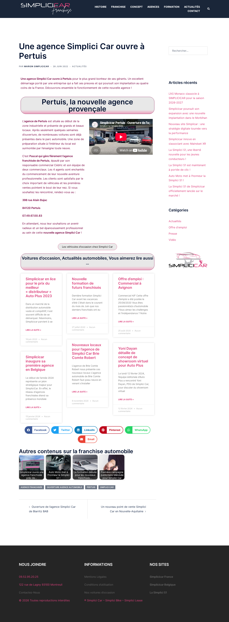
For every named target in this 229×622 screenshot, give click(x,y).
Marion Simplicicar (36, 66)
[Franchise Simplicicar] (45, 8)
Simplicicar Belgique (163, 584)
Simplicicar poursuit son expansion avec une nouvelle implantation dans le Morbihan (188, 113)
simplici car (107, 487)
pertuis (91, 487)
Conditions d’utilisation (98, 584)
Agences (153, 6)
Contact (194, 11)
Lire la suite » (33, 330)
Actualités (192, 6)
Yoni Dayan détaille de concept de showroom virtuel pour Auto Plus (133, 356)
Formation (171, 6)
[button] (208, 9)
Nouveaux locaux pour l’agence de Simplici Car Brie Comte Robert (86, 351)
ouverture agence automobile (64, 487)
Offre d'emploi (178, 227)
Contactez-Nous (29, 592)
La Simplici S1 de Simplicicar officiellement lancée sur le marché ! (187, 191)
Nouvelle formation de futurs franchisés (86, 283)
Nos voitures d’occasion (99, 592)
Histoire (100, 6)
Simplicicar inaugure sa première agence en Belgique (40, 363)
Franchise (118, 6)
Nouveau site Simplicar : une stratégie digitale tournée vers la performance (188, 128)
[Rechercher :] (188, 50)
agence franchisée (31, 487)
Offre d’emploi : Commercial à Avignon (131, 283)
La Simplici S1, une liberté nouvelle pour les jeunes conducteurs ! (185, 154)
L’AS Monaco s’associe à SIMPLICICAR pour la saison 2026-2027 (186, 98)
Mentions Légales (95, 576)
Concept (136, 6)
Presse (173, 233)
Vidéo (172, 239)
